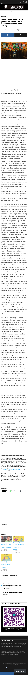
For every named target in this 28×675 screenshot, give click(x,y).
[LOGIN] (26, 2)
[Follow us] (21, 2)
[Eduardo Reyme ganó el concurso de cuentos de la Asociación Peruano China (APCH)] (6, 539)
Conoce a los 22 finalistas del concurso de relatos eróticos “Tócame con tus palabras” (18, 546)
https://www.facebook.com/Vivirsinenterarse (11, 469)
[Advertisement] (14, 72)
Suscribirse (20, 671)
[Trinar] (20, 35)
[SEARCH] (24, 2)
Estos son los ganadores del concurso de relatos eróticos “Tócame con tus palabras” (6, 564)
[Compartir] (7, 673)
